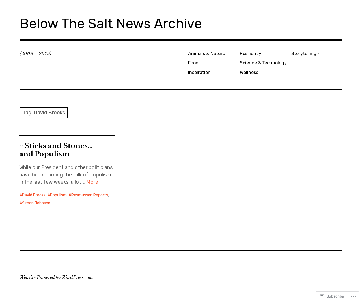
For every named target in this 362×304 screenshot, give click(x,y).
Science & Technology (263, 62)
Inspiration (199, 72)
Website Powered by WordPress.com (56, 277)
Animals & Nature (206, 53)
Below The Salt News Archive (111, 24)
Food (193, 62)
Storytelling (303, 53)
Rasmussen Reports (89, 195)
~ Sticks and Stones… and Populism (56, 150)
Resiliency (250, 53)
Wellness (249, 72)
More (92, 182)
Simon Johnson (36, 203)
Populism (58, 195)
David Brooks (34, 195)
